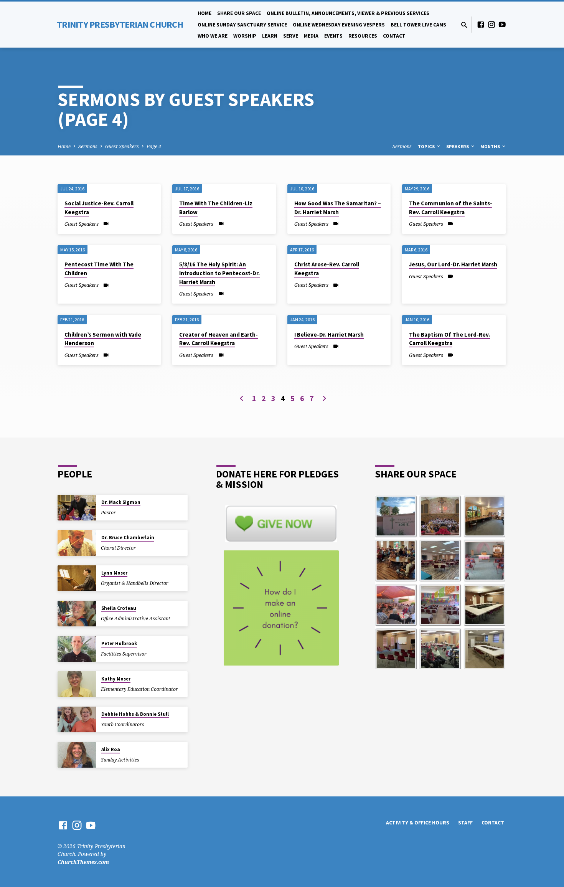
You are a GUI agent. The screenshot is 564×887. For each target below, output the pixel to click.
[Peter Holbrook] (77, 649)
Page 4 (154, 146)
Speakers (458, 146)
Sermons (87, 146)
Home (204, 13)
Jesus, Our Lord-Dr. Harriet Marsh (453, 264)
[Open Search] (464, 24)
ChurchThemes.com (83, 862)
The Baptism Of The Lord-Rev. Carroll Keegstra (449, 339)
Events (333, 36)
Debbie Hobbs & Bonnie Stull (135, 714)
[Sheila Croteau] (77, 613)
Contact (394, 36)
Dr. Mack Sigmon (120, 502)
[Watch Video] (106, 223)
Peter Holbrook (119, 643)
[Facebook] (481, 24)
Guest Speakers (122, 146)
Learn (269, 36)
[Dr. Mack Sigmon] (77, 507)
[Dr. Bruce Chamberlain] (77, 543)
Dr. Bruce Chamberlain (127, 537)
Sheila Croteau (118, 608)
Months (490, 146)
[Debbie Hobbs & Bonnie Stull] (77, 719)
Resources (362, 36)
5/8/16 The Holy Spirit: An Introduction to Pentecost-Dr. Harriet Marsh (219, 273)
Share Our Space (239, 13)
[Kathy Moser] (77, 684)
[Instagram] (491, 24)
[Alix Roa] (77, 755)
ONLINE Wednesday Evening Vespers (339, 24)
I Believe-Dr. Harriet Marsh (329, 334)
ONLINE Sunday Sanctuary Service (242, 24)
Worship (244, 36)
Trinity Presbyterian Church (120, 24)
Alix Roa (110, 749)
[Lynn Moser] (77, 578)
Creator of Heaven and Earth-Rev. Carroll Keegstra (218, 339)
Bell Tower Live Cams (418, 24)
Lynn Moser (114, 573)
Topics (427, 146)
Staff (465, 822)
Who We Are (213, 36)
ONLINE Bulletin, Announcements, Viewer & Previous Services (348, 13)
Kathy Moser (115, 679)
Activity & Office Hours (417, 822)
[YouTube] (502, 24)
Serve (290, 36)
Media (311, 36)
